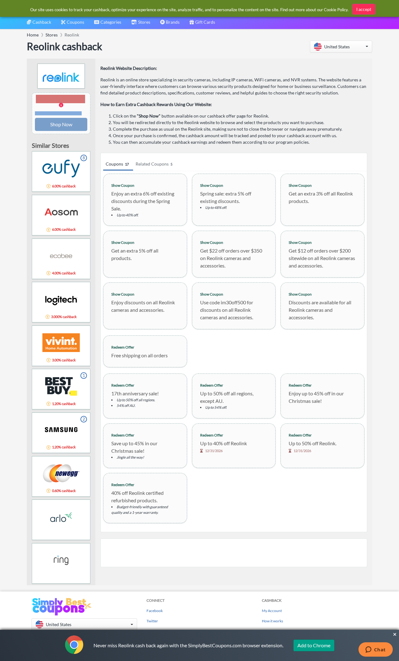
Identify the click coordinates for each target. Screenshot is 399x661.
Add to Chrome (313, 645)
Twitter (152, 621)
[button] (341, 47)
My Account (272, 610)
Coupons (117, 163)
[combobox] (107, 24)
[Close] (395, 634)
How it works (272, 621)
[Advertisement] (234, 553)
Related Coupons (154, 163)
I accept (363, 9)
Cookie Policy (336, 9)
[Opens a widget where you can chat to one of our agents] (375, 650)
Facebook (155, 610)
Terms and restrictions (58, 113)
